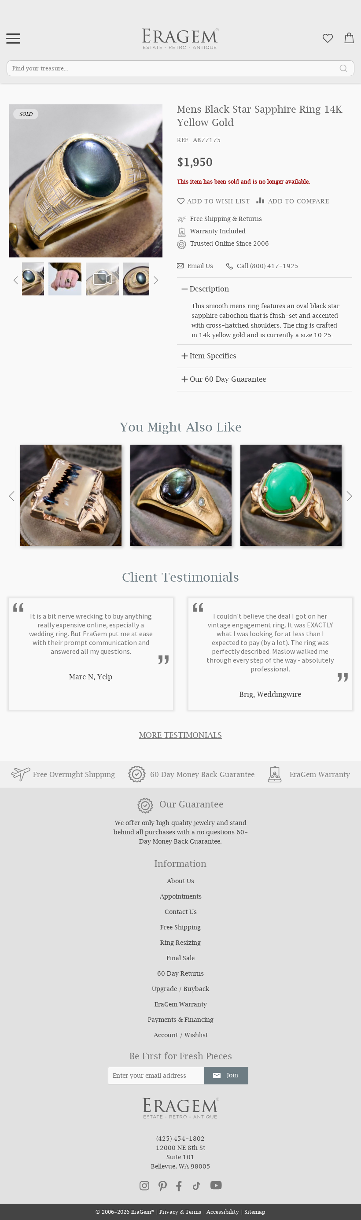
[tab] (264, 288)
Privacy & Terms (180, 1213)
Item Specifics (213, 357)
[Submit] (343, 68)
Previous (12, 496)
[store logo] (180, 38)
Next (349, 496)
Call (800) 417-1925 (267, 267)
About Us (180, 882)
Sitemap (254, 1213)
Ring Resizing (180, 943)
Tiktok (196, 1186)
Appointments (181, 897)
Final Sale (180, 959)
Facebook (179, 1186)
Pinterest (162, 1186)
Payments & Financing (181, 1020)
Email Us (200, 267)
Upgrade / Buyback (180, 990)
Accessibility (222, 1213)
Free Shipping (180, 928)
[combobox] (180, 68)
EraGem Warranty (181, 1005)
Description (209, 290)
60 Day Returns (180, 974)
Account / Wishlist (181, 1036)
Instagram (144, 1186)
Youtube (216, 1185)
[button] (15, 279)
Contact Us (181, 913)
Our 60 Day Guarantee (228, 380)
